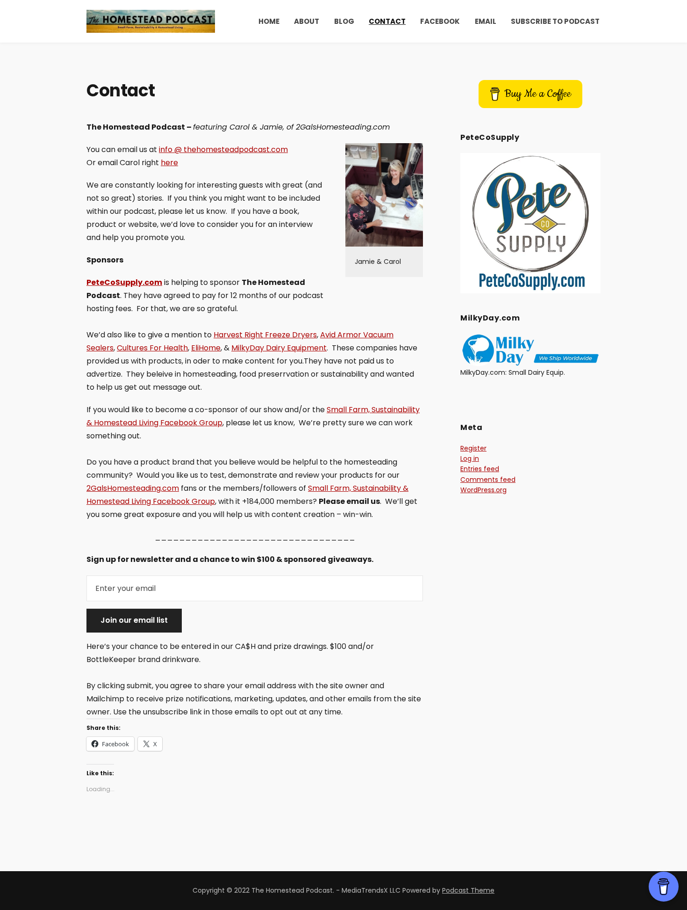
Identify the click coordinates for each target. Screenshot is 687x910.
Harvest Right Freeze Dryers (265, 334)
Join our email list (134, 620)
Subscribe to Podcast (555, 21)
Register (473, 448)
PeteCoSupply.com (124, 282)
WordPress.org (483, 490)
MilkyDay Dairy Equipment (279, 347)
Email (485, 21)
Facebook (440, 21)
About (306, 21)
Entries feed (479, 468)
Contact (387, 21)
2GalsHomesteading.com (132, 488)
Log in (469, 458)
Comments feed (487, 479)
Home (268, 21)
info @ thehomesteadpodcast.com (223, 149)
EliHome (206, 347)
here (169, 162)
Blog (344, 21)
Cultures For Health (152, 347)
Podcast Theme (468, 890)
